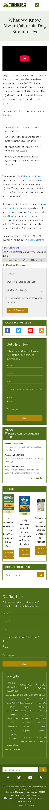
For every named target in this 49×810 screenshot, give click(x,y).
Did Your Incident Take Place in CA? (20, 636)
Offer (9, 488)
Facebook (13, 260)
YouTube (38, 260)
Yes (10, 397)
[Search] (40, 574)
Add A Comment (17, 310)
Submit (24, 417)
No (10, 401)
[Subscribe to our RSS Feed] (24, 437)
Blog (9, 430)
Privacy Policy (30, 789)
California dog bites (31, 176)
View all (35, 478)
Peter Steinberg (11, 247)
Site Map (21, 805)
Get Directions (11, 749)
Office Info (11, 745)
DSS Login (30, 805)
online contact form (34, 239)
